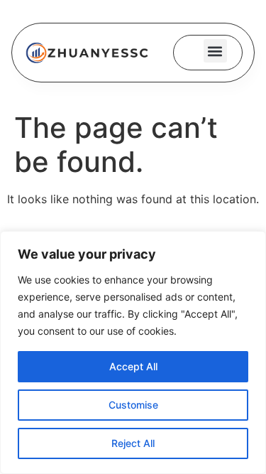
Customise (133, 405)
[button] (215, 51)
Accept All (133, 366)
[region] (133, 352)
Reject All (133, 443)
